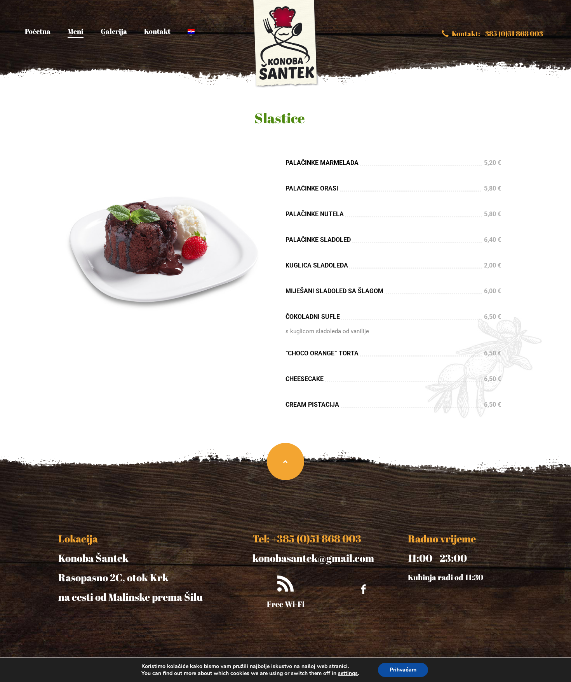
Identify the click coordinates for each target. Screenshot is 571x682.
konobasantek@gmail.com (313, 558)
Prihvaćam (403, 669)
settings (348, 673)
